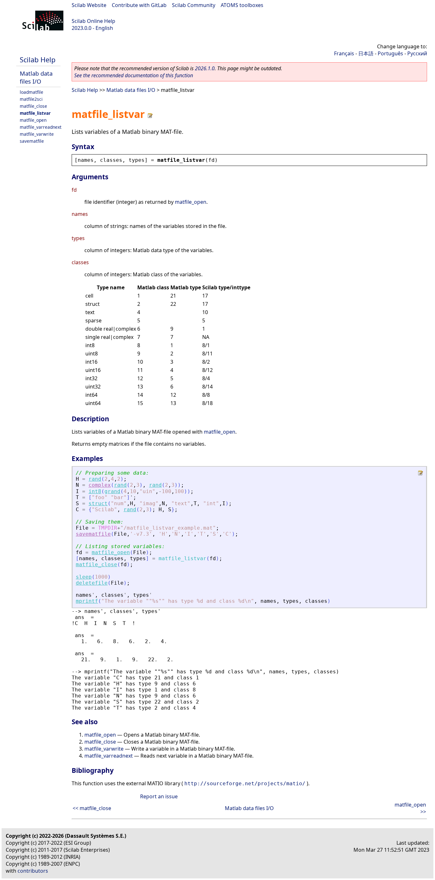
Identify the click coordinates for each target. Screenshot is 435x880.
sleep (84, 577)
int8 (95, 491)
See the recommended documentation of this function (133, 75)
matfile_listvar (35, 113)
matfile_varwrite (37, 134)
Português (390, 53)
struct (98, 503)
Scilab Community (193, 5)
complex (100, 485)
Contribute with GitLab (139, 5)
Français (344, 53)
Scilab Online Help (93, 20)
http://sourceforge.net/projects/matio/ (244, 783)
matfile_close (33, 106)
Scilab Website (89, 5)
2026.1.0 (205, 68)
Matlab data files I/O (36, 77)
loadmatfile (31, 92)
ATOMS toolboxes (242, 5)
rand (95, 479)
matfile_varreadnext (40, 127)
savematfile (32, 141)
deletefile (92, 583)
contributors (33, 870)
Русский (417, 53)
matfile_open (33, 120)
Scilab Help (37, 59)
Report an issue (159, 796)
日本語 (366, 53)
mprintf (87, 601)
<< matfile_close (92, 808)
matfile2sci (31, 99)
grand (112, 491)
